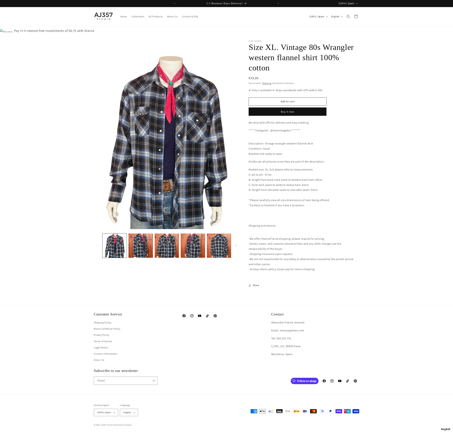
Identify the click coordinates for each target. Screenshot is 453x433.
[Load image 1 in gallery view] (114, 245)
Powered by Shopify (122, 425)
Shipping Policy (102, 322)
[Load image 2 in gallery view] (140, 245)
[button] (348, 16)
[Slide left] (98, 245)
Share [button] (256, 285)
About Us (99, 359)
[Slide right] (236, 245)
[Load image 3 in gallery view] (167, 245)
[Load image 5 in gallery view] (219, 245)
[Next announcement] (278, 3)
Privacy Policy (101, 335)
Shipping (266, 83)
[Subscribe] (153, 381)
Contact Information (105, 353)
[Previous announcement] (175, 3)
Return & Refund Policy (107, 328)
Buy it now (287, 111)
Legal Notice (101, 347)
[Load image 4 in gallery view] (193, 245)
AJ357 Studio (107, 425)
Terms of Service (103, 341)
